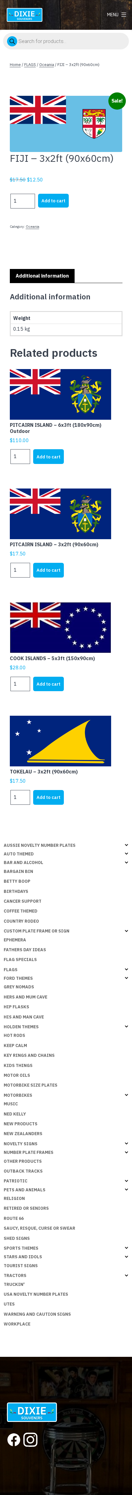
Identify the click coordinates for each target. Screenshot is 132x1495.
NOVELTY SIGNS (20, 1144)
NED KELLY (15, 1114)
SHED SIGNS (17, 1238)
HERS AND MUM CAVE (25, 997)
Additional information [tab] (42, 276)
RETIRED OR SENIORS (26, 1208)
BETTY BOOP (17, 881)
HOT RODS (14, 1035)
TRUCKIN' (14, 1284)
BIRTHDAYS (16, 891)
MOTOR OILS (17, 1075)
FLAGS (30, 64)
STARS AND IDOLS (23, 1256)
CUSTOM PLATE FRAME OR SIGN (36, 931)
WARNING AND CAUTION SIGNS (37, 1314)
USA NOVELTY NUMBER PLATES (36, 1294)
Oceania (46, 64)
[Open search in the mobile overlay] (66, 41)
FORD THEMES (18, 978)
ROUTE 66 (14, 1218)
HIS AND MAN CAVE (24, 1017)
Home (15, 64)
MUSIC (11, 1104)
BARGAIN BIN (18, 871)
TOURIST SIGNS (21, 1265)
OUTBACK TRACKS (23, 1171)
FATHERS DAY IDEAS (25, 949)
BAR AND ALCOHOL (23, 862)
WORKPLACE (17, 1324)
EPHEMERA (15, 940)
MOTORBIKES (18, 1095)
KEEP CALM (15, 1045)
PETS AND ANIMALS (24, 1190)
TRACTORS (15, 1275)
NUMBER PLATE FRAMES (28, 1152)
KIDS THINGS (18, 1065)
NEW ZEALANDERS (23, 1133)
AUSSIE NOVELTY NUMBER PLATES (40, 845)
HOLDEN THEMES (21, 1027)
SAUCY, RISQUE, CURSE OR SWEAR (39, 1228)
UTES (9, 1304)
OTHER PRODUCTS (23, 1161)
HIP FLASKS (16, 1007)
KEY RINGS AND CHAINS (29, 1055)
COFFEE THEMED (20, 911)
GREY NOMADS (19, 987)
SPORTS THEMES (21, 1248)
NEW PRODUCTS (20, 1124)
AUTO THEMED (19, 854)
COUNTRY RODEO (21, 921)
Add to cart (53, 201)
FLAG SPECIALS (20, 959)
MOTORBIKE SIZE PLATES (30, 1085)
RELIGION (14, 1198)
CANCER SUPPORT (22, 901)
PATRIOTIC (15, 1181)
